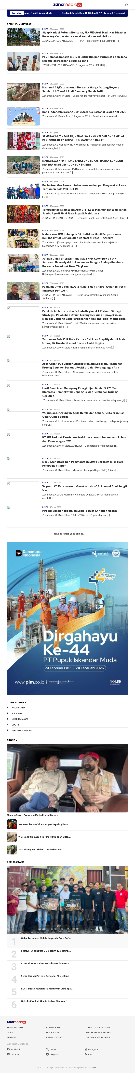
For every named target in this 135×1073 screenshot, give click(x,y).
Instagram (93, 1049)
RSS (90, 1054)
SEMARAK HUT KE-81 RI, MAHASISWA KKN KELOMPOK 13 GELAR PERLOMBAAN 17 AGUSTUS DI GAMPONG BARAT (83, 138)
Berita (45, 29)
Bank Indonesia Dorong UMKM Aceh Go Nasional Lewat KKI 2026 (84, 112)
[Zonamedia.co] (67, 4)
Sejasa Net (92, 1067)
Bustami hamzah (22, 730)
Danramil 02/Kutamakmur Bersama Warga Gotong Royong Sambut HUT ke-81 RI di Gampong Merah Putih (80, 89)
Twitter (53, 1049)
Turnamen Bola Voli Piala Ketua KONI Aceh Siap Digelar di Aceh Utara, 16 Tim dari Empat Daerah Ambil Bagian (83, 341)
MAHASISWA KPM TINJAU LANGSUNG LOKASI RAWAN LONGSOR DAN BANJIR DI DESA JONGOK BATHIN (82, 162)
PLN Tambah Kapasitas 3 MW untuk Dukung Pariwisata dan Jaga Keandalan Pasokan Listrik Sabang (84, 59)
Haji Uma (17, 713)
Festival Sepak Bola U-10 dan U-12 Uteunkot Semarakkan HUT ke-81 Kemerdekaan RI (73, 13)
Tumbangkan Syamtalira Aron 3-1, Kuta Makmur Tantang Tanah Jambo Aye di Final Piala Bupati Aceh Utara (84, 211)
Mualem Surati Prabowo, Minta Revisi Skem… (32, 815)
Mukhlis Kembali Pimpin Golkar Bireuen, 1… (45, 1001)
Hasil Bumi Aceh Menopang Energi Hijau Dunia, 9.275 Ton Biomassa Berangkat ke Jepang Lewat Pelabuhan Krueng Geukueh (80, 392)
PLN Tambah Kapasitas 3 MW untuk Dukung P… (47, 988)
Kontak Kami (53, 1027)
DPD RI (15, 725)
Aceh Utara (18, 707)
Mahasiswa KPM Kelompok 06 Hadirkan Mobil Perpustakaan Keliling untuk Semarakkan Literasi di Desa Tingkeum (81, 236)
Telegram (54, 1054)
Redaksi (11, 1037)
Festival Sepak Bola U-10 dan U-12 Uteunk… (46, 950)
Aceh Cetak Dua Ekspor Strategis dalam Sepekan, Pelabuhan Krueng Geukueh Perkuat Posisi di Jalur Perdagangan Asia (82, 365)
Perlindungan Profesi (98, 1032)
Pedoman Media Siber (97, 1037)
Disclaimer (52, 1032)
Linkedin (15, 1054)
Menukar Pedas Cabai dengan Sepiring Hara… (44, 824)
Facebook (15, 1049)
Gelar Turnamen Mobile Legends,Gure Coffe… (47, 938)
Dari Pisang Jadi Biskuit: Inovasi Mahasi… (41, 849)
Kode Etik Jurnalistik (97, 1027)
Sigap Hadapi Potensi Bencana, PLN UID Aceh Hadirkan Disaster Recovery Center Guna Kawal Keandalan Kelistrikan (84, 34)
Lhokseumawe (20, 719)
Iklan (10, 1032)
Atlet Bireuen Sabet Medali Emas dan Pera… (46, 963)
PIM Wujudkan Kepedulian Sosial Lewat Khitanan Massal (79, 511)
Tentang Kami (15, 1027)
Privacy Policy (55, 1037)
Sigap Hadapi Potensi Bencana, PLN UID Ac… (46, 976)
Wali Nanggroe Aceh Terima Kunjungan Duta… (44, 836)
